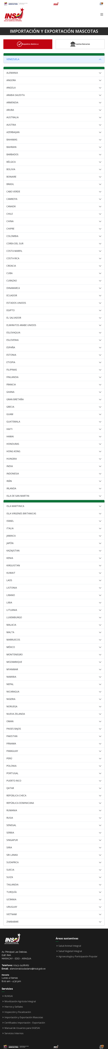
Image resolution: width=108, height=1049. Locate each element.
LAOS (9, 580)
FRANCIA (11, 384)
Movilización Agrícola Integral (20, 1001)
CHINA (10, 221)
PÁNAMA (11, 743)
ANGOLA (11, 87)
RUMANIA (11, 810)
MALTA (10, 632)
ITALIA (10, 528)
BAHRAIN (11, 147)
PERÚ (9, 758)
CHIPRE (10, 228)
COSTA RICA (12, 258)
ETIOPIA (10, 362)
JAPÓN (10, 543)
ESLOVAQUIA (13, 332)
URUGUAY (11, 906)
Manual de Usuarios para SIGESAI (22, 1028)
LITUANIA (11, 610)
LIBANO (10, 595)
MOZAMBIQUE (14, 661)
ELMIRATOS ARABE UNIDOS (21, 325)
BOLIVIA (10, 169)
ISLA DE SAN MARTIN (17, 495)
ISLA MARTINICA (15, 506)
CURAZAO (11, 280)
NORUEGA (11, 706)
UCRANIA (11, 899)
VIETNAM (11, 914)
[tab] (27, 44)
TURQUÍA (11, 892)
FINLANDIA (12, 377)
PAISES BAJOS (13, 728)
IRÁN (9, 481)
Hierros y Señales (13, 1007)
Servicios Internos (13, 1033)
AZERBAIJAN (13, 132)
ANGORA (11, 80)
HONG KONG (13, 451)
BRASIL (10, 184)
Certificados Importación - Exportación (24, 1023)
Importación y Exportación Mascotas (23, 1017)
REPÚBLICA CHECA (16, 795)
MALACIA (11, 624)
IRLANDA (11, 488)
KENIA (9, 558)
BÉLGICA (11, 161)
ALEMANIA (12, 72)
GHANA (10, 391)
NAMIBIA (11, 676)
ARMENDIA (12, 102)
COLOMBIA (12, 236)
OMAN (10, 721)
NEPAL (10, 684)
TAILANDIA (12, 884)
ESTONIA (11, 354)
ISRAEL (10, 520)
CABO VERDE (13, 191)
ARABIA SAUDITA (15, 95)
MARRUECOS (13, 639)
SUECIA (10, 869)
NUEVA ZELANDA (15, 713)
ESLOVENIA (12, 340)
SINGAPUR (12, 840)
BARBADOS (12, 154)
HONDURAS (12, 443)
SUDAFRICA (12, 862)
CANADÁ (11, 206)
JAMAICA (11, 535)
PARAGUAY (12, 751)
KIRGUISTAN (13, 565)
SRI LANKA (12, 854)
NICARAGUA (12, 691)
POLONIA (11, 765)
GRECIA (10, 406)
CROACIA (11, 265)
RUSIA (9, 817)
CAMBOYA (11, 199)
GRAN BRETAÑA (15, 399)
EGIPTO (10, 310)
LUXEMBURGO (14, 617)
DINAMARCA (13, 288)
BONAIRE (11, 176)
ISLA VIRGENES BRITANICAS (21, 513)
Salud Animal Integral (69, 946)
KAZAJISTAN (13, 550)
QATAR (10, 788)
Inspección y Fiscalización (17, 1012)
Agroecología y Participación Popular (77, 956)
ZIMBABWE (12, 921)
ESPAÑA (10, 347)
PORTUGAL (12, 773)
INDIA (9, 466)
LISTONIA (11, 587)
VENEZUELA (12, 59)
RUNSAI (8, 996)
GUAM (9, 414)
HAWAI (10, 436)
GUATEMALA (13, 421)
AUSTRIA (11, 124)
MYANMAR (12, 669)
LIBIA (9, 602)
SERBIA (10, 832)
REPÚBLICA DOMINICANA (20, 802)
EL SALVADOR (13, 317)
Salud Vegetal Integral (70, 951)
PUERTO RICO (13, 780)
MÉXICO (10, 647)
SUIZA (9, 877)
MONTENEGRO (14, 654)
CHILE (9, 213)
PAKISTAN (11, 736)
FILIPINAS (11, 369)
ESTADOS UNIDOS (16, 302)
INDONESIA (12, 473)
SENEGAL (11, 825)
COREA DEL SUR (14, 243)
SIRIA (9, 847)
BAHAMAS (11, 139)
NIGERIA (10, 699)
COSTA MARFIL (14, 250)
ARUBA (10, 109)
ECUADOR (11, 295)
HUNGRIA (11, 458)
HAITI (9, 429)
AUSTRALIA (12, 117)
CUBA (9, 273)
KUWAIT (10, 572)
